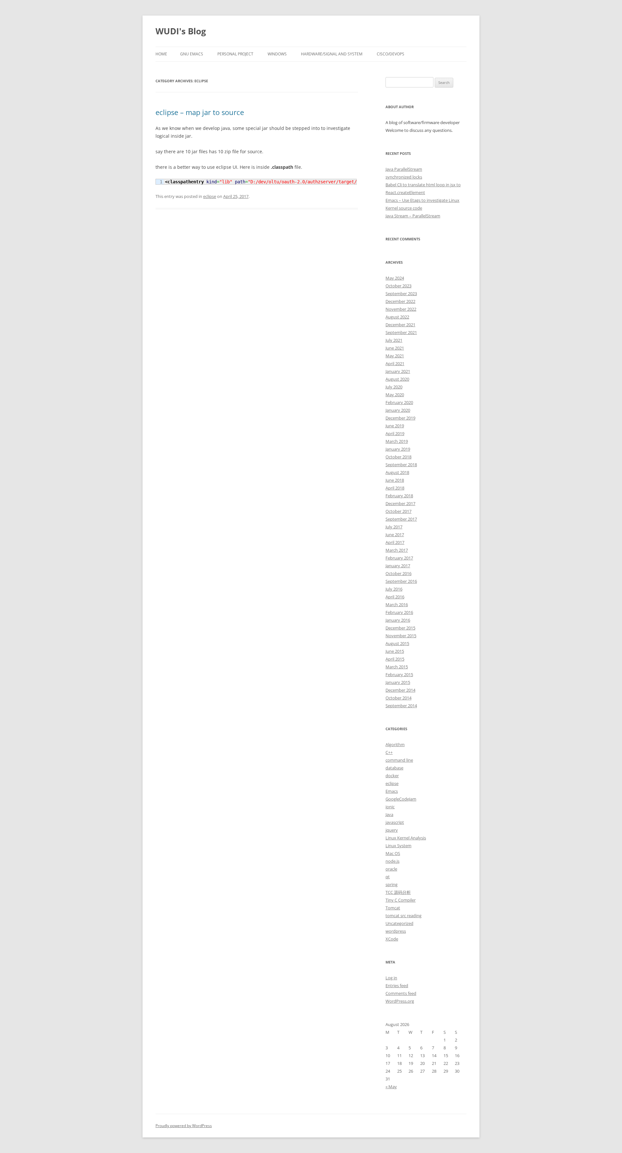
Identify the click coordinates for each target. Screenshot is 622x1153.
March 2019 (397, 441)
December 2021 (400, 325)
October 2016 (398, 573)
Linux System (398, 845)
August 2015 (397, 643)
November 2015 (401, 636)
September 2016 (401, 581)
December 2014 (400, 690)
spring (391, 884)
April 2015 (395, 659)
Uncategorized (399, 923)
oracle (391, 869)
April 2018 (395, 488)
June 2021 (395, 348)
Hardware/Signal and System (332, 54)
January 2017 (398, 566)
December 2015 (400, 628)
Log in (391, 978)
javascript (395, 822)
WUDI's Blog (181, 31)
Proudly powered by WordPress (184, 1125)
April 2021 (395, 363)
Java (389, 814)
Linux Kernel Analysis (406, 838)
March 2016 (397, 604)
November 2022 (401, 309)
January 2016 (398, 620)
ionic (390, 807)
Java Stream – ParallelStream (413, 216)
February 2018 (399, 496)
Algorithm (395, 744)
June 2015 (395, 651)
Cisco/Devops (390, 54)
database (394, 768)
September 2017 (401, 519)
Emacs (392, 791)
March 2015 (397, 667)
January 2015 (398, 682)
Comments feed (401, 993)
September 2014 (401, 706)
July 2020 (394, 387)
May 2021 (395, 356)
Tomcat (393, 908)
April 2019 (395, 433)
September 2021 (401, 332)
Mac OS (393, 853)
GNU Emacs (191, 54)
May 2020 (395, 395)
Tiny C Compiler (401, 900)
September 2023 (401, 293)
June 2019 (395, 426)
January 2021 (398, 371)
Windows (277, 54)
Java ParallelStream (404, 169)
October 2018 (398, 457)
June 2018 (395, 480)
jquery (392, 830)
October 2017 (398, 511)
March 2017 (397, 550)
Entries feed (397, 985)
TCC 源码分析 (398, 892)
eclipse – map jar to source (200, 112)
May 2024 (395, 278)
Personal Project (235, 54)
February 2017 (399, 558)
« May (391, 1087)
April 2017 (395, 542)
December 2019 (400, 418)
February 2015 (399, 674)
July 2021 (394, 340)
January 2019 (398, 449)
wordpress (396, 931)
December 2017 (400, 503)
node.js (392, 861)
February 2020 (399, 402)
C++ (389, 752)
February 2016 (399, 612)
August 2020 (397, 379)
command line (399, 760)
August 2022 (397, 317)
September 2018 (401, 464)
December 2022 (400, 301)
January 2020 (398, 410)
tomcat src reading (403, 915)
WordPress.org (400, 1001)
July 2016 (394, 589)
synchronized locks (404, 177)
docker (392, 775)
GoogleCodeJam (401, 799)
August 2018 (397, 472)
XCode (392, 939)
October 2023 (398, 286)
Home (161, 54)
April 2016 (395, 597)
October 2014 (398, 698)
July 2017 (394, 527)
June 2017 (395, 534)
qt (388, 877)
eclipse (209, 196)
